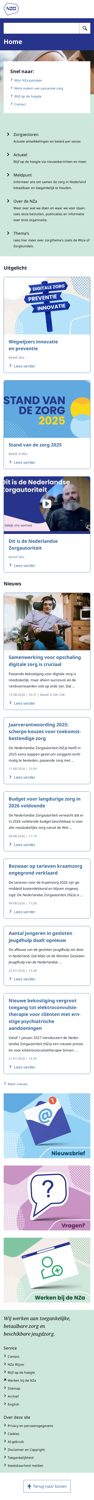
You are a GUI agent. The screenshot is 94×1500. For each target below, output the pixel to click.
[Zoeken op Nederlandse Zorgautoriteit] (84, 28)
